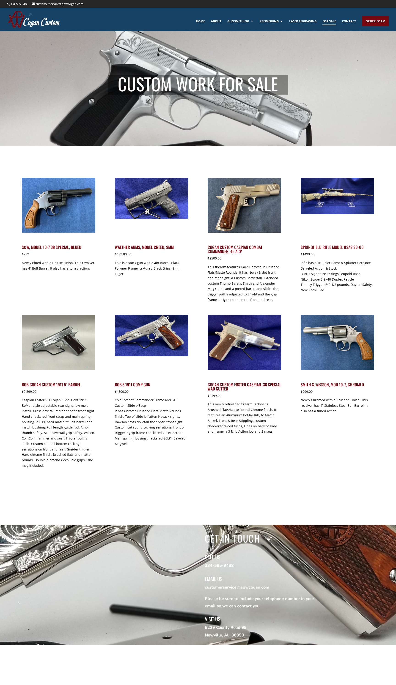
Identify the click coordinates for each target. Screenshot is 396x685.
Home (200, 21)
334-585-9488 (19, 4)
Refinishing (269, 21)
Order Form (375, 21)
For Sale (329, 21)
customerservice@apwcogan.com (237, 587)
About (216, 21)
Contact (349, 21)
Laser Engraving (302, 21)
